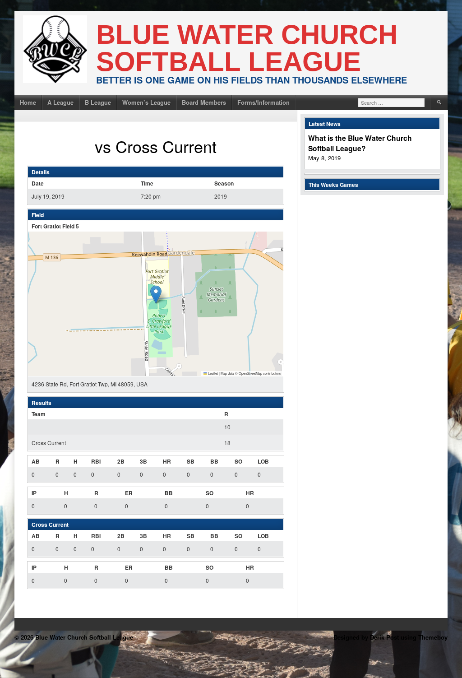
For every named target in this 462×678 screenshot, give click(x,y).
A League (60, 102)
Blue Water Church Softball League (246, 48)
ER (129, 493)
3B (143, 461)
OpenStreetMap (250, 373)
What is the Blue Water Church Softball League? (360, 143)
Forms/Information (263, 102)
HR (167, 461)
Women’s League (146, 102)
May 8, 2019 (324, 157)
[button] (156, 294)
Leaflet (212, 373)
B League (98, 102)
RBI (96, 461)
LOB (263, 461)
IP (34, 493)
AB (36, 461)
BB (214, 461)
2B (121, 461)
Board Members (204, 102)
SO (238, 461)
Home (28, 102)
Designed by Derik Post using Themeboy (390, 637)
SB (190, 461)
